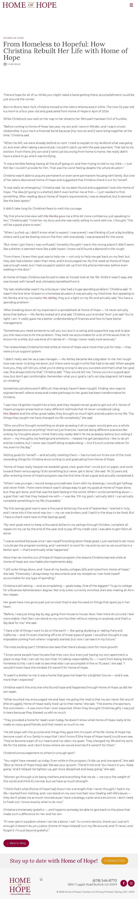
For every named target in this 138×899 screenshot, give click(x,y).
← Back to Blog (16, 843)
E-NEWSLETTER (115, 860)
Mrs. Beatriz (11, 413)
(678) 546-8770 (105, 881)
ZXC (125, 892)
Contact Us (88, 892)
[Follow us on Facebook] (123, 883)
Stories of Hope (13, 38)
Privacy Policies (104, 892)
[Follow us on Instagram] (131, 883)
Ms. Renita (51, 216)
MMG (132, 892)
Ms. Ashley (50, 298)
